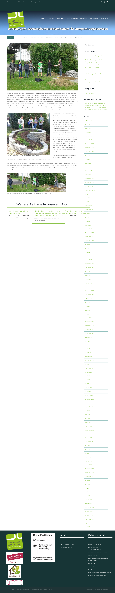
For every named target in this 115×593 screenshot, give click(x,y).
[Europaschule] (14, 553)
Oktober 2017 (89, 364)
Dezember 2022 (89, 233)
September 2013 (89, 519)
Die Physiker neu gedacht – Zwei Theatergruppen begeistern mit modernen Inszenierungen (47, 213)
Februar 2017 (88, 387)
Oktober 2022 (89, 236)
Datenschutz (98, 589)
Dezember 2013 (89, 507)
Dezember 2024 (89, 178)
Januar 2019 (88, 318)
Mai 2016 (87, 418)
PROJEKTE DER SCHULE (67, 544)
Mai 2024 (87, 202)
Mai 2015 (87, 453)
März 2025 (88, 167)
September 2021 (89, 267)
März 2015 (88, 457)
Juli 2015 (87, 445)
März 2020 (88, 279)
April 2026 (88, 128)
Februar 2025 (89, 171)
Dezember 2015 (89, 430)
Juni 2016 (87, 414)
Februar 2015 (88, 461)
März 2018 (88, 353)
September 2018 (89, 333)
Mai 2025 (87, 159)
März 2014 (88, 496)
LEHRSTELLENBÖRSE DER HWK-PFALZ (100, 572)
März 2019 (88, 314)
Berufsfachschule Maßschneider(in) (96, 109)
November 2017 (89, 360)
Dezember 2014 (89, 469)
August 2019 (88, 298)
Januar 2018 (88, 356)
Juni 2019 (87, 302)
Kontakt (105, 589)
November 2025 (89, 147)
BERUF (95, 555)
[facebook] (101, 2)
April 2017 (87, 380)
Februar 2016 (88, 426)
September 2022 (89, 240)
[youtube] (107, 2)
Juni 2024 (87, 198)
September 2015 (89, 441)
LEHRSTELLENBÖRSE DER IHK (97, 575)
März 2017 (88, 383)
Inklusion (91, 93)
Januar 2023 (88, 229)
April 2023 (88, 225)
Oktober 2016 (89, 403)
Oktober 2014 (89, 476)
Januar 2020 (88, 287)
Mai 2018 (87, 345)
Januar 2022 (88, 260)
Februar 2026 (89, 136)
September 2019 (89, 294)
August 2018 (88, 337)
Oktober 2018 (89, 329)
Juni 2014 (87, 484)
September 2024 (90, 190)
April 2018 (88, 349)
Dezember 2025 (89, 144)
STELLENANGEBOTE (66, 547)
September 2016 (89, 407)
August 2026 (88, 120)
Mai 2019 (87, 306)
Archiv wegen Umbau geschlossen (95, 56)
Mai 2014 (87, 488)
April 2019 (88, 310)
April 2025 (88, 163)
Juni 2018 (87, 341)
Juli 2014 (87, 480)
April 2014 (88, 492)
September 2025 (89, 151)
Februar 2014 (88, 500)
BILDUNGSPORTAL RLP (95, 544)
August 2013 (88, 523)
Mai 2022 (87, 252)
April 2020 (88, 275)
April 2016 (88, 422)
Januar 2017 (88, 391)
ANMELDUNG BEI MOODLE (68, 541)
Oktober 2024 (89, 186)
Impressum (90, 589)
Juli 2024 (87, 194)
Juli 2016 (87, 411)
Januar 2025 (88, 174)
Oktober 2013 (89, 515)
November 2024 (89, 182)
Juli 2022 (87, 244)
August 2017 (88, 372)
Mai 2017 (87, 376)
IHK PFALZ (91, 564)
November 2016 (89, 399)
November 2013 (89, 511)
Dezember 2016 (89, 395)
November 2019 (89, 291)
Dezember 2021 (89, 263)
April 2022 (88, 256)
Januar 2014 (88, 503)
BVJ (86, 93)
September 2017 (89, 368)
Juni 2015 (87, 449)
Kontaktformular (43, 2)
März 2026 (88, 132)
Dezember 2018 (89, 322)
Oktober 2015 (89, 438)
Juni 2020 (87, 271)
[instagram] (104, 2)
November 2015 (89, 434)
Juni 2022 (87, 248)
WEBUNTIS (91, 541)
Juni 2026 (87, 124)
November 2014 (89, 472)
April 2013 (87, 527)
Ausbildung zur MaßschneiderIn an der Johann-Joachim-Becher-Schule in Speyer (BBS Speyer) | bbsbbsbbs (95, 105)
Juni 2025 (87, 155)
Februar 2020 (89, 283)
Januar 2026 (88, 140)
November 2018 (89, 325)
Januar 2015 (88, 465)
